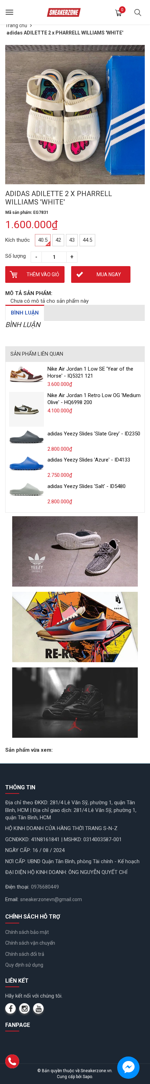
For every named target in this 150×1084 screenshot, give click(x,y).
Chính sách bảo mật (27, 932)
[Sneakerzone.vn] (63, 12)
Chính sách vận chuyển (30, 943)
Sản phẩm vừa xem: (29, 750)
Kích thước (17, 240)
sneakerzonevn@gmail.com (51, 899)
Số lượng (15, 256)
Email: (11, 899)
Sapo (87, 1076)
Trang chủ (16, 25)
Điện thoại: (17, 887)
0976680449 (45, 887)
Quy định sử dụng (24, 965)
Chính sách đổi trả (24, 954)
